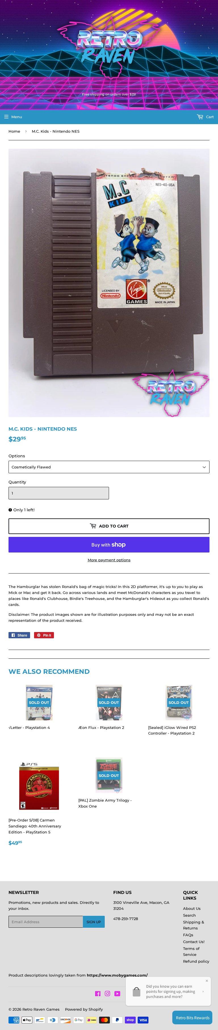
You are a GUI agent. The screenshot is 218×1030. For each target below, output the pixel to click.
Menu (16, 116)
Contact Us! (193, 941)
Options (17, 455)
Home (14, 131)
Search (189, 915)
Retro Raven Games (41, 1009)
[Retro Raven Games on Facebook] (98, 994)
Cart (209, 116)
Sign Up (94, 922)
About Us (192, 908)
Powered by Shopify (84, 1009)
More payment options (109, 560)
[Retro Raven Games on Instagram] (107, 994)
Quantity (17, 482)
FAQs (188, 935)
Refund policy (196, 961)
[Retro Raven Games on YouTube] (117, 994)
